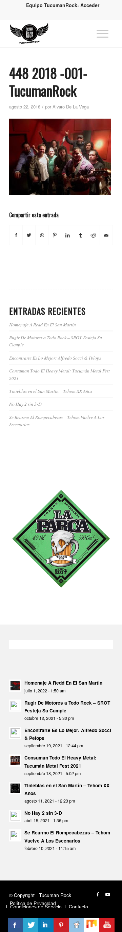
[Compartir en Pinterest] (54, 235)
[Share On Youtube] (107, 925)
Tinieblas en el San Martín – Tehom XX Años (50, 391)
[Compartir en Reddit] (93, 235)
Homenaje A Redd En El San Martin (42, 324)
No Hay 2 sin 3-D (25, 404)
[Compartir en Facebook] (15, 235)
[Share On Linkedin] (46, 925)
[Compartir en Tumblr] (80, 235)
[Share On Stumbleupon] (91, 925)
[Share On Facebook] (15, 925)
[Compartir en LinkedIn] (67, 235)
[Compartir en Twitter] (29, 235)
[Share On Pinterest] (61, 925)
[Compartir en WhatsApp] (42, 235)
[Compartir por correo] (106, 235)
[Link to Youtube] (108, 894)
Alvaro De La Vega (71, 106)
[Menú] (102, 33)
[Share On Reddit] (76, 925)
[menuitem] (63, 5)
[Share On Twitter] (30, 925)
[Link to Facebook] (98, 894)
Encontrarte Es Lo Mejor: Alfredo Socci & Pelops (55, 357)
